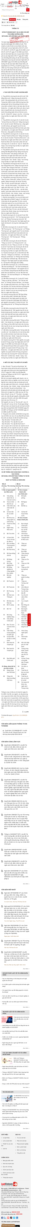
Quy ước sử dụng (7, 1166)
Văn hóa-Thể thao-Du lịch (19, 901)
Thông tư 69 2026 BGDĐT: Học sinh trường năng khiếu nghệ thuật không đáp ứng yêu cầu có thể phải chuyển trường (15, 1111)
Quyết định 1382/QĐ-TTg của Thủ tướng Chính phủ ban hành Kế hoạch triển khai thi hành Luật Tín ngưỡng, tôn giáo (16, 943)
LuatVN (26, 711)
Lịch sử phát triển (7, 1140)
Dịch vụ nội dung (21, 1150)
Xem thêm (26, 883)
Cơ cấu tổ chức (8, 901)
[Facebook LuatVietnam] (2, 1218)
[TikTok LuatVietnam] (11, 1218)
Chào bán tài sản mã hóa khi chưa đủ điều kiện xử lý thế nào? (21, 1019)
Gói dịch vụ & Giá (16, 5)
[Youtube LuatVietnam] (8, 1218)
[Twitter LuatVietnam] (14, 1218)
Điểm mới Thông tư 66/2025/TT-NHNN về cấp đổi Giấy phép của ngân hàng (21, 1060)
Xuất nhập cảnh (15, 936)
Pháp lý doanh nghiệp (22, 1144)
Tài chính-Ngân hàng (9, 921)
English (23, 5)
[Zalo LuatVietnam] (5, 1218)
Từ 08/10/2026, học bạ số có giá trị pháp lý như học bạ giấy (21, 1097)
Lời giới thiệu (6, 1137)
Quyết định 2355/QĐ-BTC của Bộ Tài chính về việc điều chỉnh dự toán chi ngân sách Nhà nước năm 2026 (15, 747)
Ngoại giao (7, 936)
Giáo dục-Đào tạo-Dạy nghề (11, 964)
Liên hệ (5, 1148)
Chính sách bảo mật (8, 1169)
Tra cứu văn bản (21, 1137)
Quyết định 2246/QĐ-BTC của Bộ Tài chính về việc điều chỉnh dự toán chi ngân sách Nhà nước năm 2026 (15, 863)
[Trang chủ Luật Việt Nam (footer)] (15, 1184)
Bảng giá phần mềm (8, 1160)
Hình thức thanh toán (8, 1163)
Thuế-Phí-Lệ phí (20, 921)
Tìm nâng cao (25, 13)
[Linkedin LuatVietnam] (17, 1218)
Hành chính (23, 964)
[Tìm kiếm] (27, 9)
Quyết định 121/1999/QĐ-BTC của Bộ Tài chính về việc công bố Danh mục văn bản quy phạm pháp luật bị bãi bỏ (15, 732)
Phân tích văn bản (21, 1140)
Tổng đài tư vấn (21, 1153)
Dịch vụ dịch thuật (21, 1147)
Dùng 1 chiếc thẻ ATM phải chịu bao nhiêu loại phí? (15, 1083)
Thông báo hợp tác (8, 1177)
